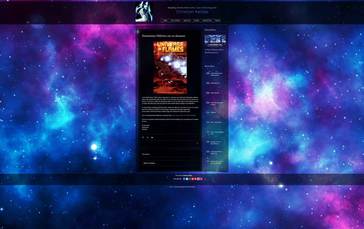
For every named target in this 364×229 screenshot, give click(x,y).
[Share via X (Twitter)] (147, 137)
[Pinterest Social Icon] (198, 179)
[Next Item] (222, 40)
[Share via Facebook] (143, 137)
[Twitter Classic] (187, 179)
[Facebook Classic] (184, 179)
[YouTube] (195, 179)
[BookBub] (192, 179)
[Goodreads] (190, 179)
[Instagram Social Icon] (201, 179)
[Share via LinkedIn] (152, 137)
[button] (195, 20)
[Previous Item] (208, 40)
